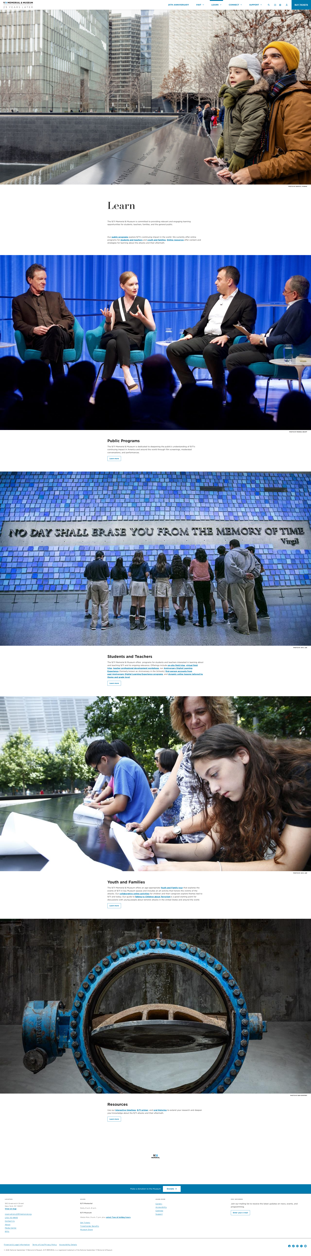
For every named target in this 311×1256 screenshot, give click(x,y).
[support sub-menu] (261, 4)
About (7, 1225)
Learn (215, 5)
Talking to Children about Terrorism (152, 897)
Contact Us (10, 1221)
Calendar (276, 6)
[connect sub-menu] (241, 4)
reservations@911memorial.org (18, 1214)
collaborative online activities (134, 894)
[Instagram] (297, 1246)
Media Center (11, 1228)
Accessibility (161, 1207)
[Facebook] (289, 1246)
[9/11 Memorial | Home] (16, 5)
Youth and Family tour (172, 888)
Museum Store (86, 1230)
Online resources (175, 240)
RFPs (7, 1231)
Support (254, 5)
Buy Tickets (301, 5)
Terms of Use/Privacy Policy (44, 1245)
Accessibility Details (68, 1245)
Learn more (114, 458)
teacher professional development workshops (136, 668)
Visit (198, 5)
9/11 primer (142, 1110)
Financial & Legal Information (17, 1245)
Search (270, 6)
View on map (10, 1209)
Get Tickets (85, 1223)
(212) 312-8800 (11, 1218)
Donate (170, 1189)
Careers (159, 1204)
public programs (120, 237)
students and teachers (132, 240)
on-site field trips (176, 665)
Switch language (280, 5)
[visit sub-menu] (203, 4)
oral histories (160, 1110)
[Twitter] (301, 1246)
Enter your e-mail (240, 1213)
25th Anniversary (178, 5)
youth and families (156, 240)
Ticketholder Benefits (89, 1226)
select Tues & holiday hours (118, 1217)
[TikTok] (293, 1246)
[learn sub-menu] (220, 4)
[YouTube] (305, 1246)
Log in (287, 5)
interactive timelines (125, 1110)
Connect (234, 5)
